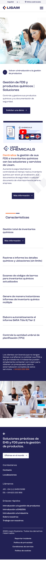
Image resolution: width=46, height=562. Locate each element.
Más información (22, 196)
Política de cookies (23, 551)
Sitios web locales (34, 2)
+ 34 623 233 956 (21, 370)
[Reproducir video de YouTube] (23, 131)
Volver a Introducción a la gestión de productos (25, 72)
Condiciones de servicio (23, 547)
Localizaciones (10, 475)
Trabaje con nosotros (13, 521)
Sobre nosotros (10, 517)
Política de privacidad (23, 543)
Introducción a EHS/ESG (14, 510)
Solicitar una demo (15, 110)
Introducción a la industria (15, 513)
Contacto (7, 470)
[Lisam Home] (11, 8)
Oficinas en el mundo (14, 456)
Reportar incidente (23, 539)
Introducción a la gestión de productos (21, 506)
